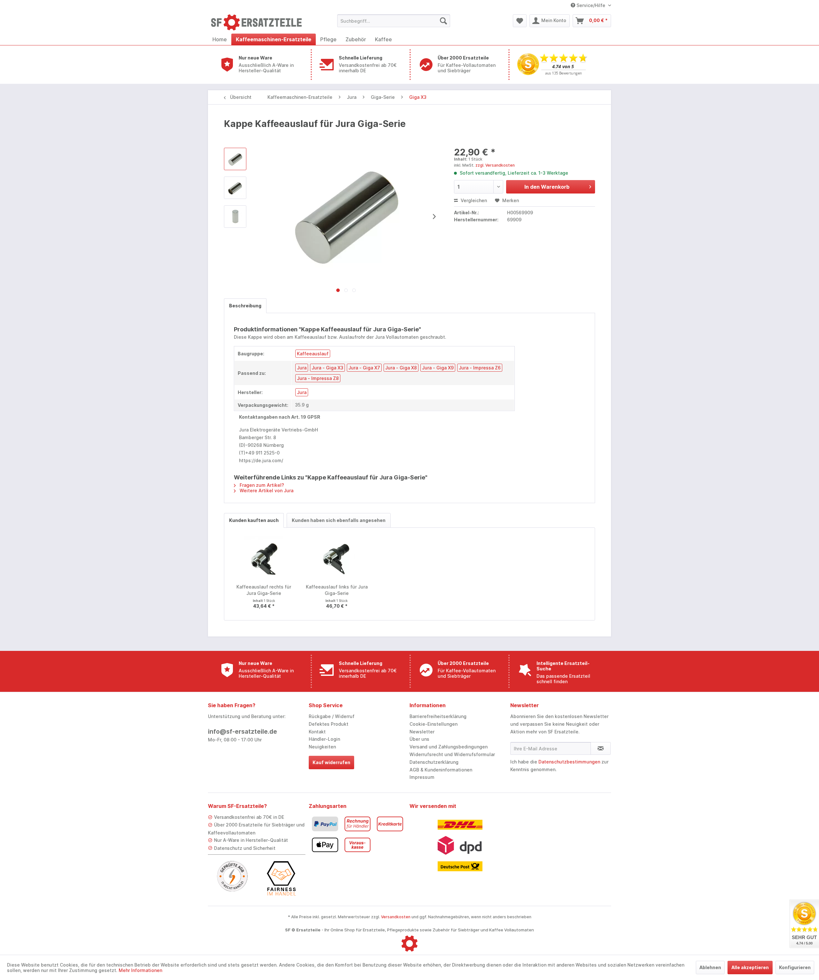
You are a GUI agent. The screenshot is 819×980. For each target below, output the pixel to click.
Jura (301, 367)
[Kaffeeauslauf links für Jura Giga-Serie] (337, 558)
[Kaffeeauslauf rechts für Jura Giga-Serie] (264, 558)
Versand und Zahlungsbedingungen (449, 746)
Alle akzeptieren (750, 967)
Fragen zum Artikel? (261, 485)
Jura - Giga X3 (327, 367)
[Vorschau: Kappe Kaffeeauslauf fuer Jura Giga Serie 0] (235, 159)
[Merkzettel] (520, 20)
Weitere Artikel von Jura (265, 490)
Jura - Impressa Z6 (480, 367)
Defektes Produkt (328, 724)
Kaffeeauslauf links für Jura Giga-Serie (337, 590)
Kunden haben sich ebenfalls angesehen (339, 520)
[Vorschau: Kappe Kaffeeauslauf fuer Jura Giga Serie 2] (235, 216)
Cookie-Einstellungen (433, 724)
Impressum (422, 777)
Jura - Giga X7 (364, 367)
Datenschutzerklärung (434, 762)
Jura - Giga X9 (438, 367)
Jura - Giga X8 (401, 367)
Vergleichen (473, 200)
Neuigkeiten (322, 746)
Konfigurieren (795, 967)
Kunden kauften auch (254, 520)
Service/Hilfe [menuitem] (591, 5)
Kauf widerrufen (331, 762)
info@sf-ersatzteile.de (242, 731)
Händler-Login (324, 739)
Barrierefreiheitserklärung (438, 716)
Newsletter (422, 731)
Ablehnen (710, 967)
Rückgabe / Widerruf (331, 716)
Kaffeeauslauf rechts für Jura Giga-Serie (263, 590)
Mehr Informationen (140, 970)
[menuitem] (393, 20)
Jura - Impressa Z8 (318, 378)
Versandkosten (395, 916)
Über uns (419, 739)
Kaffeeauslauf (313, 353)
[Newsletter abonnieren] (601, 748)
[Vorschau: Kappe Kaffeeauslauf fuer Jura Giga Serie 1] (235, 188)
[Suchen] (443, 20)
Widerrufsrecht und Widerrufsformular (452, 754)
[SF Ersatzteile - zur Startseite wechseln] (259, 22)
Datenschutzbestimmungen (569, 761)
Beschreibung (245, 305)
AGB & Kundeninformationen (441, 769)
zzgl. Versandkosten (495, 165)
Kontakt (317, 731)
